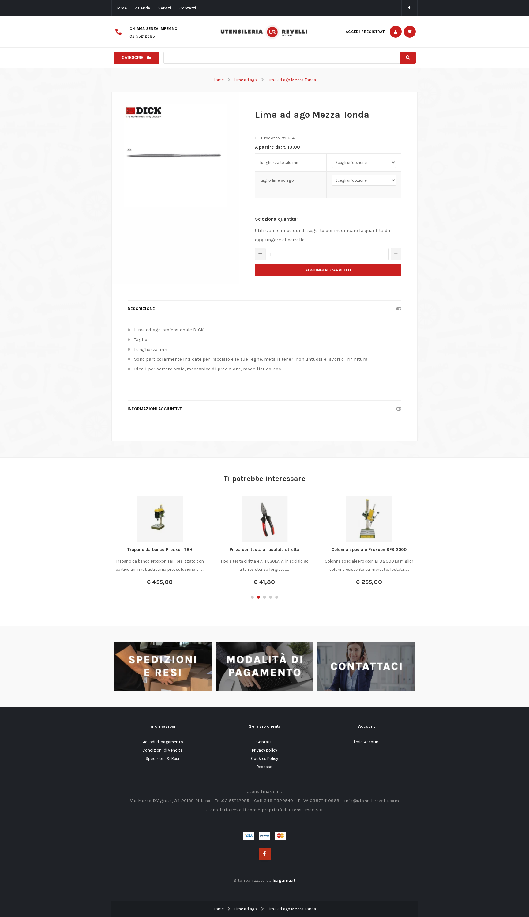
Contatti (187, 8)
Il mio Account (366, 742)
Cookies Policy (264, 758)
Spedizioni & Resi (162, 758)
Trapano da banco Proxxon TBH (159, 549)
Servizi (164, 8)
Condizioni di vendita (162, 750)
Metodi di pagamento (162, 742)
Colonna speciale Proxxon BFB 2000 (369, 549)
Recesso (264, 766)
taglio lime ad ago (277, 180)
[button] (252, 597)
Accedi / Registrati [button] (366, 31)
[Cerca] (408, 58)
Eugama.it (284, 880)
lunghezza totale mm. (280, 162)
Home (121, 8)
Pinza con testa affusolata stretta (264, 549)
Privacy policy (264, 750)
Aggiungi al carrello (328, 270)
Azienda (142, 8)
